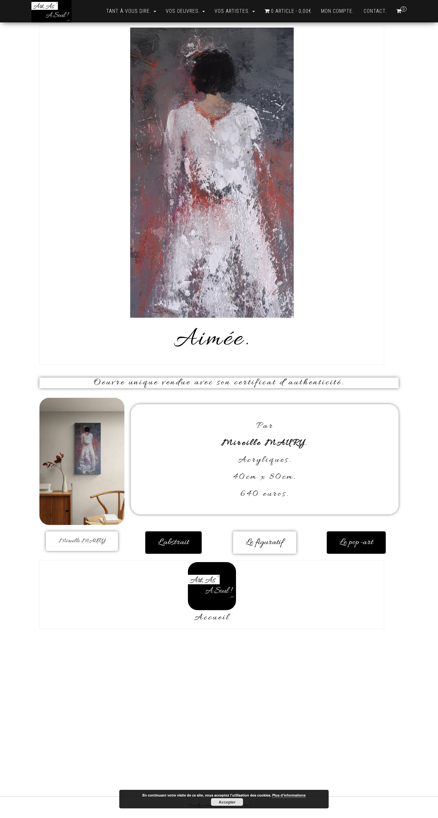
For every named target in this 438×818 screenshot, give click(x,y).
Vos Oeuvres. (184, 11)
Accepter (227, 802)
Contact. (375, 11)
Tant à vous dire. (129, 11)
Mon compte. (337, 11)
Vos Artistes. (233, 11)
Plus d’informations (289, 795)
